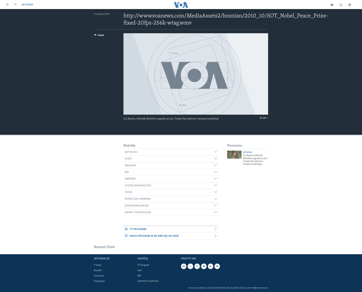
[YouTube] (331, 5)
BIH (139, 276)
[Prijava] (217, 266)
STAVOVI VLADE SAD (147, 281)
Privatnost (99, 276)
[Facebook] (349, 5)
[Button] (99, 36)
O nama (97, 265)
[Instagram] (340, 5)
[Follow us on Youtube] (203, 266)
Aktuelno (27, 5)
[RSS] (210, 266)
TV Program (143, 265)
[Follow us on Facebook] (183, 266)
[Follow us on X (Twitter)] (190, 266)
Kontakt (98, 270)
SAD (139, 270)
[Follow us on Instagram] (197, 266)
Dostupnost (99, 281)
